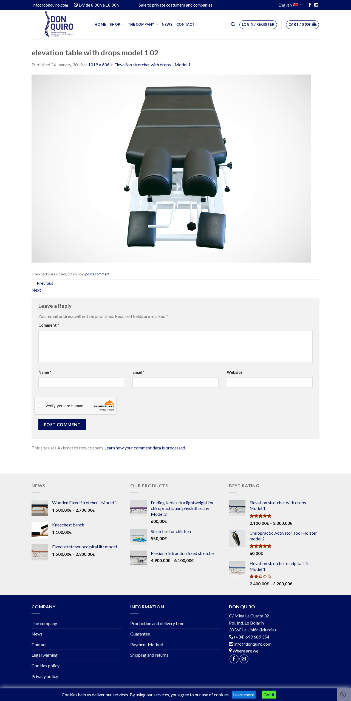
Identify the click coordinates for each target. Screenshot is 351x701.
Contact (185, 24)
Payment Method (146, 644)
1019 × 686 (98, 64)
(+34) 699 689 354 (251, 636)
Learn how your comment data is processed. (145, 447)
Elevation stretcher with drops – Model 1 (152, 64)
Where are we (245, 650)
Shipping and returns (149, 654)
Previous (42, 283)
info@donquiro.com (252, 643)
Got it (269, 694)
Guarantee (140, 633)
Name (44, 372)
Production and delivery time (157, 623)
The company (141, 24)
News (167, 24)
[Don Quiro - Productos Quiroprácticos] (59, 24)
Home (100, 24)
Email (138, 372)
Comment (48, 325)
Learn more (243, 694)
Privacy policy (45, 676)
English (285, 4)
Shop (115, 24)
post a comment (97, 274)
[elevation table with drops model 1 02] (171, 167)
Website (234, 372)
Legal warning (45, 654)
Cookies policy (46, 665)
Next (39, 289)
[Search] (233, 24)
